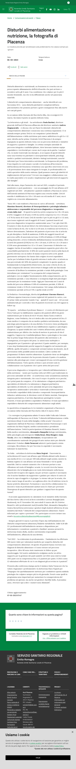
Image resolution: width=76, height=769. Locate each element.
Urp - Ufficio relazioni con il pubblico (54, 638)
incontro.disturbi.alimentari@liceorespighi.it (32, 516)
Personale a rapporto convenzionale (14, 711)
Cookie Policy (59, 746)
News (38, 18)
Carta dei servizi (12, 727)
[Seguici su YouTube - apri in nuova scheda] (50, 9)
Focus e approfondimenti (61, 673)
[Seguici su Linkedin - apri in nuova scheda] (58, 9)
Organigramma (12, 695)
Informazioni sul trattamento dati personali (59, 702)
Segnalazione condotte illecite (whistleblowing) (44, 704)
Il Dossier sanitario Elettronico (60, 708)
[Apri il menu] (3, 9)
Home (9, 18)
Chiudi (38, 757)
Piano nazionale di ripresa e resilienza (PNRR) (13, 704)
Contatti (26, 687)
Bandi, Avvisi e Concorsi (12, 698)
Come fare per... (29, 672)
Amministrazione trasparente (44, 695)
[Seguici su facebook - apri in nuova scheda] (46, 9)
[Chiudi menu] (68, 4)
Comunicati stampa (13, 719)
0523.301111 (27, 636)
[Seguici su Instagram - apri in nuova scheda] (54, 9)
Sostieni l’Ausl (11, 714)
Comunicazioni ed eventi (24, 18)
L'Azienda (11, 687)
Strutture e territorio (43, 673)
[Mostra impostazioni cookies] (74, 384)
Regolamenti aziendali (14, 717)
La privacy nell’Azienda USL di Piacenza (60, 695)
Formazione (11, 724)
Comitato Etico (12, 722)
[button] (69, 9)
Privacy (57, 687)
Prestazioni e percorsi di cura (13, 673)
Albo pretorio (11, 692)
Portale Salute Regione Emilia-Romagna (17, 3)
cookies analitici (35, 743)
